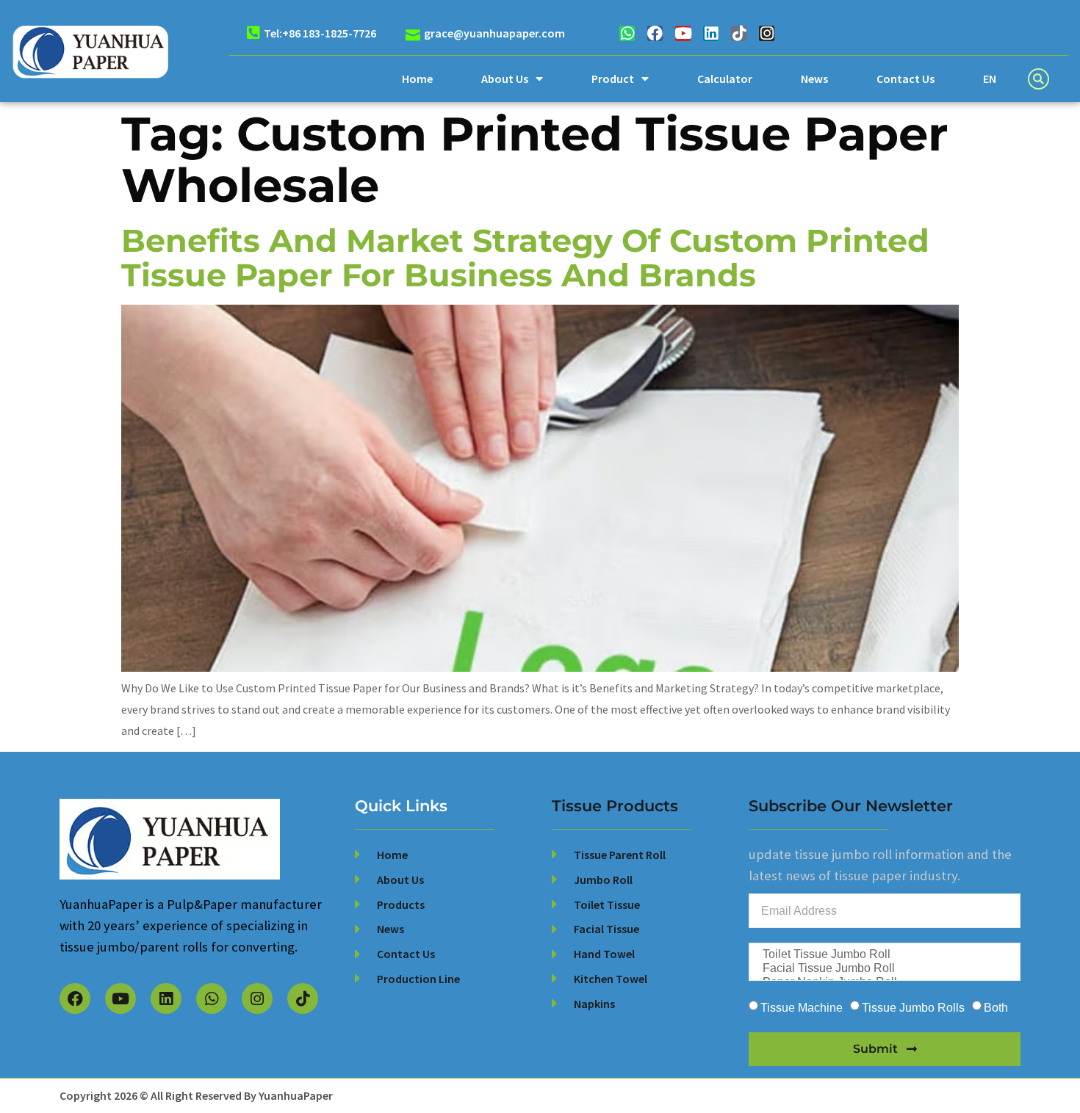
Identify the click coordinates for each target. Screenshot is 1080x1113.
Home (417, 78)
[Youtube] (683, 33)
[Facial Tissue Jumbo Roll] (883, 969)
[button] (1038, 79)
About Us (504, 78)
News (814, 78)
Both (996, 1007)
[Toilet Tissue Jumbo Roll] (883, 955)
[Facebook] (655, 33)
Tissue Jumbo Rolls (913, 1007)
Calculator (724, 78)
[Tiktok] (738, 33)
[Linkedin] (711, 33)
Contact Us (905, 78)
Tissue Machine (801, 1007)
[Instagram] (766, 33)
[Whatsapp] (627, 33)
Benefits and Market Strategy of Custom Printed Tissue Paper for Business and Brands (525, 258)
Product (612, 78)
